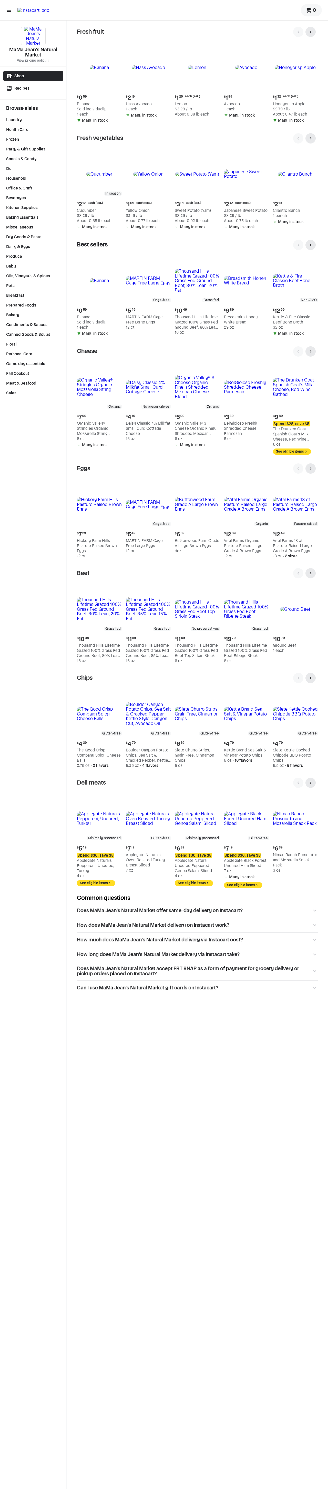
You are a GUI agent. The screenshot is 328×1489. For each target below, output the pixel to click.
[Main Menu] (9, 10)
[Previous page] (298, 32)
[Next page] (310, 32)
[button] (99, 85)
